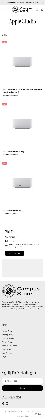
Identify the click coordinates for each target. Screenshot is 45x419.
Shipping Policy (7, 335)
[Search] (7, 9)
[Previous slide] (2, 2)
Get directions (16, 253)
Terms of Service (8, 338)
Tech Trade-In (7, 349)
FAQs (4, 357)
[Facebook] (3, 403)
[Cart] (42, 9)
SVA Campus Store (18, 411)
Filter (6, 35)
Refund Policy (7, 331)
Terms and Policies (22, 416)
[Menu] (2, 9)
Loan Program (7, 353)
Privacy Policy (7, 342)
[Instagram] (7, 403)
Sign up (22, 388)
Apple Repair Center (9, 346)
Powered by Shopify (33, 411)
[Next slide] (42, 2)
